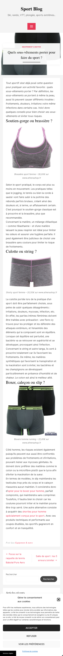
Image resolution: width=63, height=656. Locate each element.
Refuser (31, 636)
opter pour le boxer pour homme (26, 490)
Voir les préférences (31, 644)
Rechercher (11, 574)
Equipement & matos (31, 47)
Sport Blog (31, 8)
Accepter (31, 628)
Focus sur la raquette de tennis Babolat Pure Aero (15, 558)
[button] (58, 599)
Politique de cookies (30, 651)
